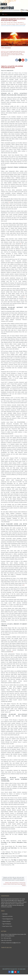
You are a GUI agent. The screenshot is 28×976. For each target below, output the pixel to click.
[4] (23, 585)
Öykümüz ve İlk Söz (7, 916)
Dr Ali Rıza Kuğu (22, 882)
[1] (9, 202)
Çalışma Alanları (6, 921)
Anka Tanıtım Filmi (7, 926)
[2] (20, 243)
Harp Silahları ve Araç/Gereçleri (11, 53)
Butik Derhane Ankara (5, 975)
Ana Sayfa (4, 914)
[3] (24, 296)
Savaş (18, 884)
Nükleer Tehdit (10, 884)
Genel (5, 22)
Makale (17, 24)
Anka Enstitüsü (7, 47)
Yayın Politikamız (6, 923)
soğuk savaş (22, 884)
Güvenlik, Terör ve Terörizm (12, 22)
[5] (12, 651)
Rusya (15, 884)
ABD (10, 882)
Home (2, 22)
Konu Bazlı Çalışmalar (11, 24)
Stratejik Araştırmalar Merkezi (15, 51)
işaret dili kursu (21, 975)
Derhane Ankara (14, 975)
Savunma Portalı (23, 24)
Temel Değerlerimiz (7, 919)
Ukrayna (24, 885)
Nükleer (5, 884)
